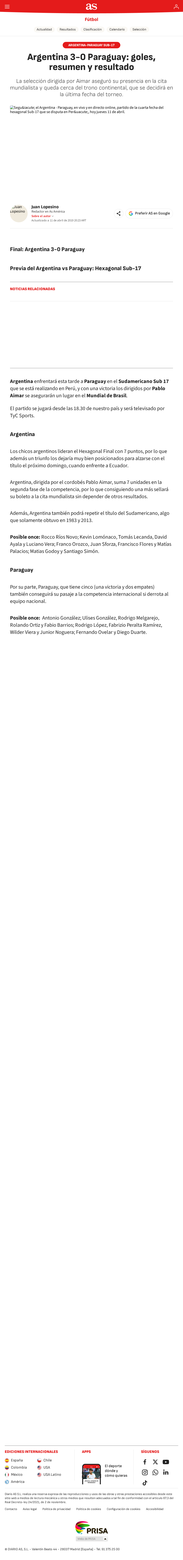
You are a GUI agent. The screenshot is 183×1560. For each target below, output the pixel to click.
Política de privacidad (56, 1509)
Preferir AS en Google (152, 213)
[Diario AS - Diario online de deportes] (91, 7)
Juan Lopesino (45, 207)
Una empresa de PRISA (91, 1527)
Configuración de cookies (123, 1509)
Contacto (11, 1509)
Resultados (68, 29)
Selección (139, 29)
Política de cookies (88, 1509)
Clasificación (92, 29)
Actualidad (44, 29)
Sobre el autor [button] (41, 216)
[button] (118, 213)
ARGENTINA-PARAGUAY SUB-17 (91, 45)
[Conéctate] (176, 7)
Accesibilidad (154, 1509)
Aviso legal (30, 1509)
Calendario (117, 29)
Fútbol (91, 19)
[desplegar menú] (7, 6)
